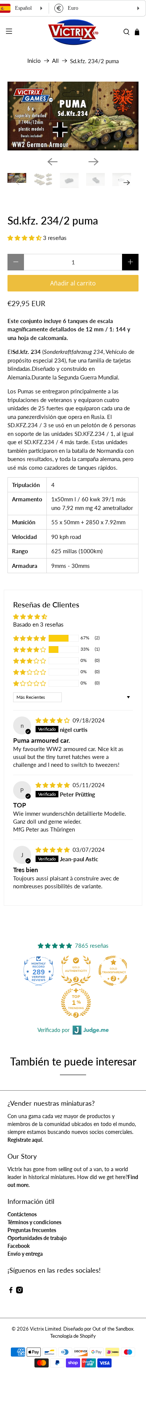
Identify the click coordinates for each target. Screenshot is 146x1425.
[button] (24, 237)
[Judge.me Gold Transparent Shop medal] (92, 971)
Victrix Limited (45, 1329)
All (55, 61)
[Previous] (52, 161)
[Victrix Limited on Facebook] (10, 1291)
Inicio (34, 61)
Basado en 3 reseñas (38, 624)
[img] (53, 720)
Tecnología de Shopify (73, 1336)
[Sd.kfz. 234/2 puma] (73, 116)
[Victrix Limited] (73, 32)
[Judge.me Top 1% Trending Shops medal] (55, 1003)
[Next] (93, 161)
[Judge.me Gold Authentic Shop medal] (55, 971)
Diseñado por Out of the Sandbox (98, 1329)
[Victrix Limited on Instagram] (19, 1291)
